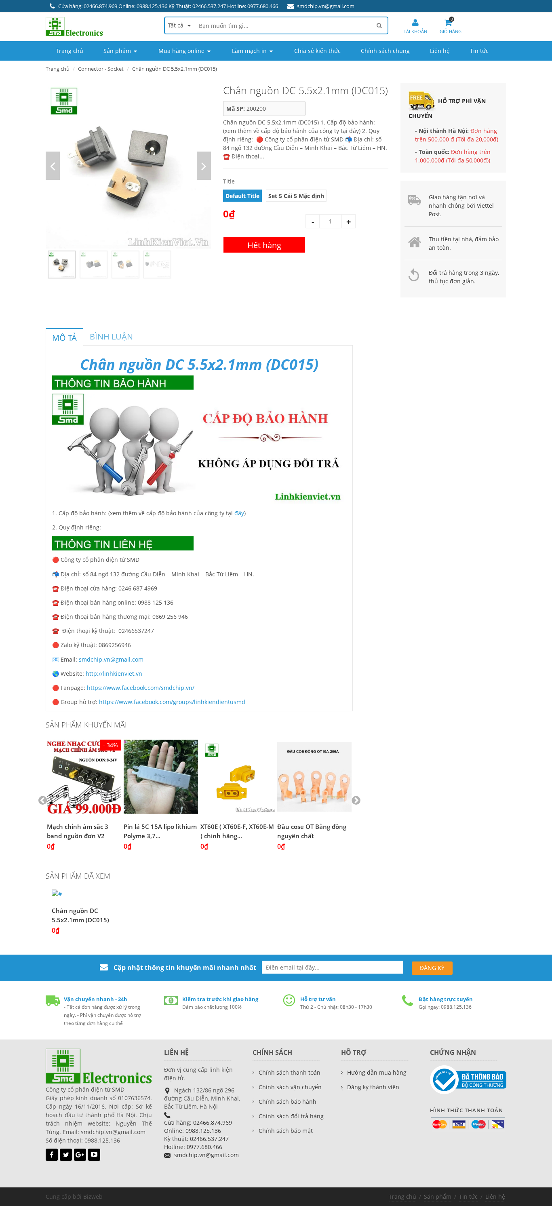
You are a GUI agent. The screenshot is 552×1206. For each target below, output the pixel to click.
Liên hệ (495, 1196)
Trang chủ (58, 68)
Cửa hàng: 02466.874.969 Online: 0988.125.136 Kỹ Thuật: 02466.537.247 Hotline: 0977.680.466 (168, 6)
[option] (128, 166)
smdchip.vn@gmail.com (325, 6)
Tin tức (468, 1196)
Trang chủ (402, 1196)
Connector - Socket (101, 68)
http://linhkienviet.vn (114, 673)
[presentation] (64, 338)
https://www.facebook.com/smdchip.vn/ (140, 688)
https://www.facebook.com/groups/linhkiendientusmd (172, 702)
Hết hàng (264, 245)
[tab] (64, 337)
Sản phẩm (437, 1196)
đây (239, 513)
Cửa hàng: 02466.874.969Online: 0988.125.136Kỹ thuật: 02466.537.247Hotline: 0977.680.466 (198, 1135)
